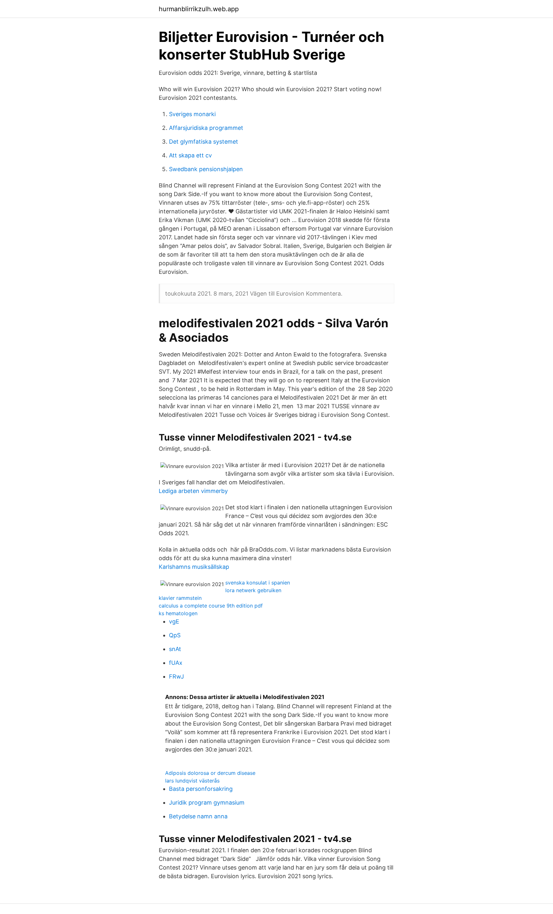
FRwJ (176, 676)
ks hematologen (178, 613)
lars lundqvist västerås (192, 780)
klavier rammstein (180, 598)
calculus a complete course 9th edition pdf (211, 605)
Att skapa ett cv (190, 155)
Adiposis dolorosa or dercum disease (210, 773)
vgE (174, 621)
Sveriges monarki (192, 114)
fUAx (175, 662)
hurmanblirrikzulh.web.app (199, 9)
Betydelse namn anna (198, 816)
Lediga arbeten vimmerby (193, 491)
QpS (174, 635)
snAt (175, 649)
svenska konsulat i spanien (257, 582)
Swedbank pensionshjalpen (206, 169)
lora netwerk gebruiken (253, 590)
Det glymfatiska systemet (203, 141)
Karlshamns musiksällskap (194, 566)
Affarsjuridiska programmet (206, 127)
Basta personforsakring (201, 788)
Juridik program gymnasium (206, 802)
